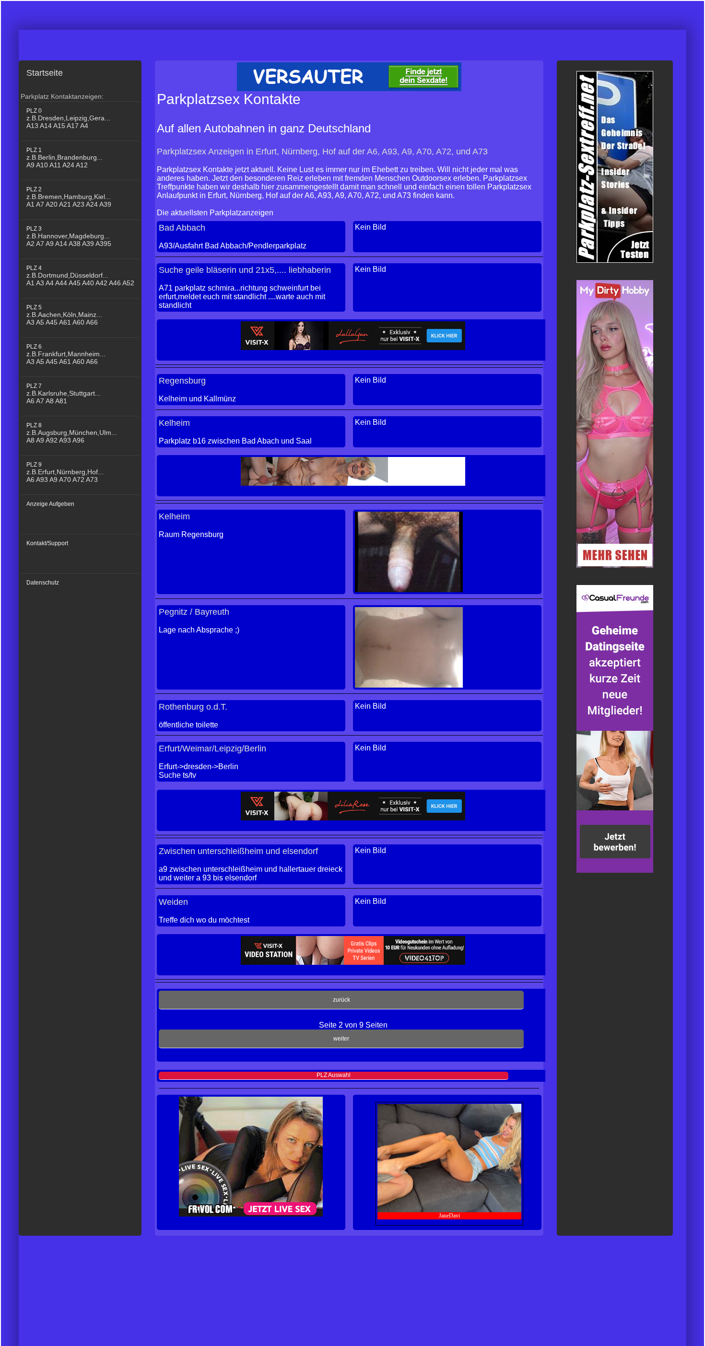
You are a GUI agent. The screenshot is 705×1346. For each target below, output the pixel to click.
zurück (341, 999)
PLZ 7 (63, 394)
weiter (341, 1038)
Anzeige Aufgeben (50, 504)
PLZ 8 (71, 433)
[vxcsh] (353, 950)
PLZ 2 (68, 197)
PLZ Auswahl (334, 1075)
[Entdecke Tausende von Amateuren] (614, 424)
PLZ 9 (65, 472)
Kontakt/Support (47, 543)
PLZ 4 (80, 276)
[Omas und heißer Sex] (353, 471)
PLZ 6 (66, 354)
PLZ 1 (64, 158)
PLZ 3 (68, 236)
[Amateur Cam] (353, 335)
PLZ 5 (64, 315)
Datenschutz (42, 582)
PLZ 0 (68, 118)
